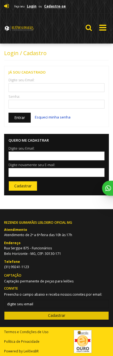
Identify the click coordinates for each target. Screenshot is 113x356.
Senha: (14, 96)
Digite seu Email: (22, 80)
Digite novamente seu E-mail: (32, 165)
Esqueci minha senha (52, 117)
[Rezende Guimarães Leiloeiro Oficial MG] (34, 28)
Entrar (19, 117)
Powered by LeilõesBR (21, 351)
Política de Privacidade (21, 341)
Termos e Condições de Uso (26, 332)
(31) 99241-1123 (16, 267)
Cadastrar (23, 185)
